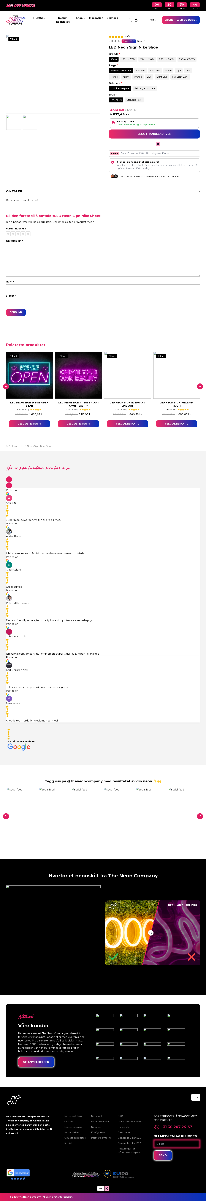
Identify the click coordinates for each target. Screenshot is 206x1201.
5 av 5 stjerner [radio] (28, 233)
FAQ (120, 1116)
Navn (10, 281)
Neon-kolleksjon (73, 1116)
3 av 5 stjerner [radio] (18, 233)
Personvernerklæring (130, 1121)
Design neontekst (63, 20)
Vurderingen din (17, 228)
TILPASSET (40, 18)
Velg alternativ (29, 423)
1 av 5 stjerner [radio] (8, 233)
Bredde (114, 54)
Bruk (113, 94)
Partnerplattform (101, 1137)
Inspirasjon (96, 18)
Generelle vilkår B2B (129, 1143)
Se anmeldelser (36, 1062)
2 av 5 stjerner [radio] (13, 233)
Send (163, 1155)
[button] (9, 479)
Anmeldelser (71, 1132)
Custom (68, 1121)
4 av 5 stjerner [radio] (23, 233)
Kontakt (69, 1143)
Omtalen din (14, 241)
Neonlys (95, 1127)
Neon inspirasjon (73, 1127)
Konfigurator (98, 1132)
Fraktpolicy (124, 1127)
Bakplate (115, 83)
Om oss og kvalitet (75, 1137)
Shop (79, 18)
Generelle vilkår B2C (129, 1137)
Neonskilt (96, 1116)
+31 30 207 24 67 (176, 1127)
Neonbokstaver (100, 1121)
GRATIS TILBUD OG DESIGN (181, 19)
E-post (11, 295)
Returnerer (124, 1132)
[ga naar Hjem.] (7, 446)
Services (112, 18)
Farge (113, 65)
